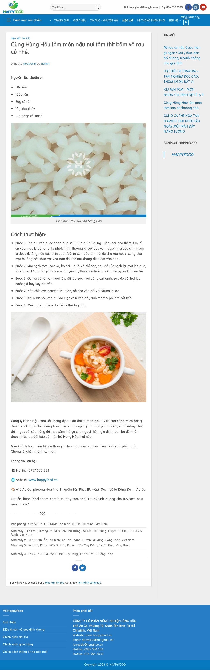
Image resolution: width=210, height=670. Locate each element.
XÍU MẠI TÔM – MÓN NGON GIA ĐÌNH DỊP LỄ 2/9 (184, 92)
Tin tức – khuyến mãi (104, 20)
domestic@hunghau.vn (97, 640)
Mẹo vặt (128, 20)
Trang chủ (61, 20)
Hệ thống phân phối (151, 20)
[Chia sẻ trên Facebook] (75, 567)
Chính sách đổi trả (15, 637)
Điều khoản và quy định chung (23, 629)
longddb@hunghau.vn (88, 644)
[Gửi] (97, 7)
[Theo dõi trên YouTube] (203, 7)
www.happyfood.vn (43, 479)
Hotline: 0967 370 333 (88, 649)
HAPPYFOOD (182, 154)
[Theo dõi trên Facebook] (188, 7)
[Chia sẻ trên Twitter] (82, 567)
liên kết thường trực (89, 582)
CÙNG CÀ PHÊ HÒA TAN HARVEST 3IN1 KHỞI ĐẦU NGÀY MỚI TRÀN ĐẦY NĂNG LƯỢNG (182, 123)
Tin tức (26, 38)
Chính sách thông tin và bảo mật (25, 652)
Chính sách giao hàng (18, 644)
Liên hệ (173, 20)
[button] (28, 20)
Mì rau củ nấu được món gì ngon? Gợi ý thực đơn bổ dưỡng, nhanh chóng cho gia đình (182, 55)
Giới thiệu (80, 20)
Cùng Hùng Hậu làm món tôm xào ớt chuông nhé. (183, 105)
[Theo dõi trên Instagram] (195, 7)
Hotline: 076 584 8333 (88, 654)
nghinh (45, 63)
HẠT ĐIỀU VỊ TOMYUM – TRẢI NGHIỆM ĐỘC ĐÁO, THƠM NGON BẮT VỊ (181, 76)
